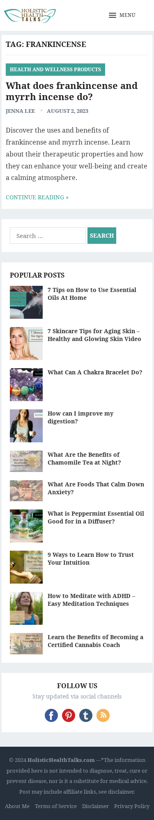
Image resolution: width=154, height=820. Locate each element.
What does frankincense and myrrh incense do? (72, 91)
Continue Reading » (37, 197)
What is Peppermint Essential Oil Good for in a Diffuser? (96, 517)
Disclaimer (95, 806)
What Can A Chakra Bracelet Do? (95, 372)
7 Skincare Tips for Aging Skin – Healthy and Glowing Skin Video (94, 335)
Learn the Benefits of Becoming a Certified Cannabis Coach (95, 641)
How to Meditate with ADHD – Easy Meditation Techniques (91, 599)
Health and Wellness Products (55, 69)
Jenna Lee (20, 110)
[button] (122, 16)
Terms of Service (56, 806)
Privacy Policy (131, 806)
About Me (17, 806)
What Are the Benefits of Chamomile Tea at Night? (84, 458)
